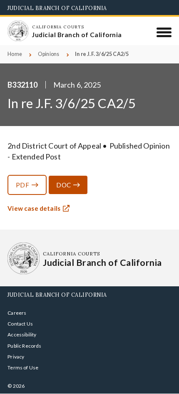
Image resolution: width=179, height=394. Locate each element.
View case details (33, 208)
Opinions (48, 54)
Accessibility (21, 334)
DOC (63, 185)
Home (14, 54)
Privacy (15, 357)
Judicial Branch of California (57, 8)
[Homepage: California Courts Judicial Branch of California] (17, 30)
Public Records (24, 346)
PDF (22, 185)
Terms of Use (22, 367)
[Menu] (164, 32)
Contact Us (20, 324)
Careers (16, 313)
